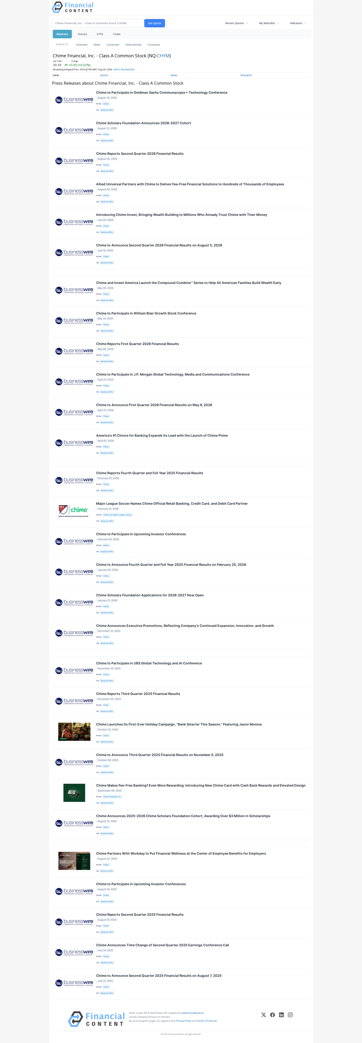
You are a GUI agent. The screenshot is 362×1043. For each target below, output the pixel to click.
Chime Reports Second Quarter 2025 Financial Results (140, 914)
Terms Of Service (207, 1020)
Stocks (82, 34)
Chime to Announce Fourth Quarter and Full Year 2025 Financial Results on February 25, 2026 (171, 565)
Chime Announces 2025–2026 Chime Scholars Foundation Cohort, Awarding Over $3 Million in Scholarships (183, 816)
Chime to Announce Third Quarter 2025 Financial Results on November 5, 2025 (159, 755)
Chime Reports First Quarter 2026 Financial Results (137, 344)
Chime (106, 104)
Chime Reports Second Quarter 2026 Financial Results (140, 154)
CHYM (163, 55)
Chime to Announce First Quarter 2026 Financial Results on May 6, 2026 (154, 405)
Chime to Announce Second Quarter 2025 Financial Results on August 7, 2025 (159, 976)
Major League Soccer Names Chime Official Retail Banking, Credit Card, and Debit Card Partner (172, 503)
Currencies (113, 44)
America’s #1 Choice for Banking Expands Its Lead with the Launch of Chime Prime (162, 435)
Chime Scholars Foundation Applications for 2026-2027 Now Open (150, 595)
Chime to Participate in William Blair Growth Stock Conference (146, 313)
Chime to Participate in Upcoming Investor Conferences (141, 534)
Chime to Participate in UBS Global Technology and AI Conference (149, 663)
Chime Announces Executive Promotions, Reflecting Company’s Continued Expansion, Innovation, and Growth (185, 626)
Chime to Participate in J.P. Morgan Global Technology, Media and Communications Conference (172, 374)
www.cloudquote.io (193, 1013)
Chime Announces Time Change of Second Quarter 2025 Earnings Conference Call (162, 945)
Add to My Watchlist (123, 69)
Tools (116, 34)
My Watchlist (267, 23)
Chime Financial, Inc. (112, 797)
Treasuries (153, 44)
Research (246, 75)
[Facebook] (272, 1019)
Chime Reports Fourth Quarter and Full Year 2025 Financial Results (149, 473)
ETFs (100, 34)
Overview (81, 44)
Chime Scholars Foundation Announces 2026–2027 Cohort (143, 123)
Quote (104, 75)
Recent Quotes (234, 23)
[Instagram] (290, 1019)
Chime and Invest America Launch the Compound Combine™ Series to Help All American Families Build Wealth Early (188, 283)
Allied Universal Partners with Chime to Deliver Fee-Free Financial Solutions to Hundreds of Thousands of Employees (190, 184)
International (133, 44)
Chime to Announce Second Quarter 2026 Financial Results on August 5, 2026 (159, 245)
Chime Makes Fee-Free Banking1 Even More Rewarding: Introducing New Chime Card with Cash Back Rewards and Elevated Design (201, 785)
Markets (62, 34)
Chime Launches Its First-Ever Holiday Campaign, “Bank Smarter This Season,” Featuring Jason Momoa (179, 724)
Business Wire (107, 110)
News (97, 44)
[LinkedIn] (281, 1019)
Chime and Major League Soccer (117, 515)
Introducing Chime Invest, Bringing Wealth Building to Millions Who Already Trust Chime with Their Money (181, 215)
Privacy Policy (183, 1020)
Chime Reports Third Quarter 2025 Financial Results (138, 694)
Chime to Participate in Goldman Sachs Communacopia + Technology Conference (161, 92)
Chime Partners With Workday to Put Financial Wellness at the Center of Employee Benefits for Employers (181, 853)
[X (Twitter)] (264, 1019)
